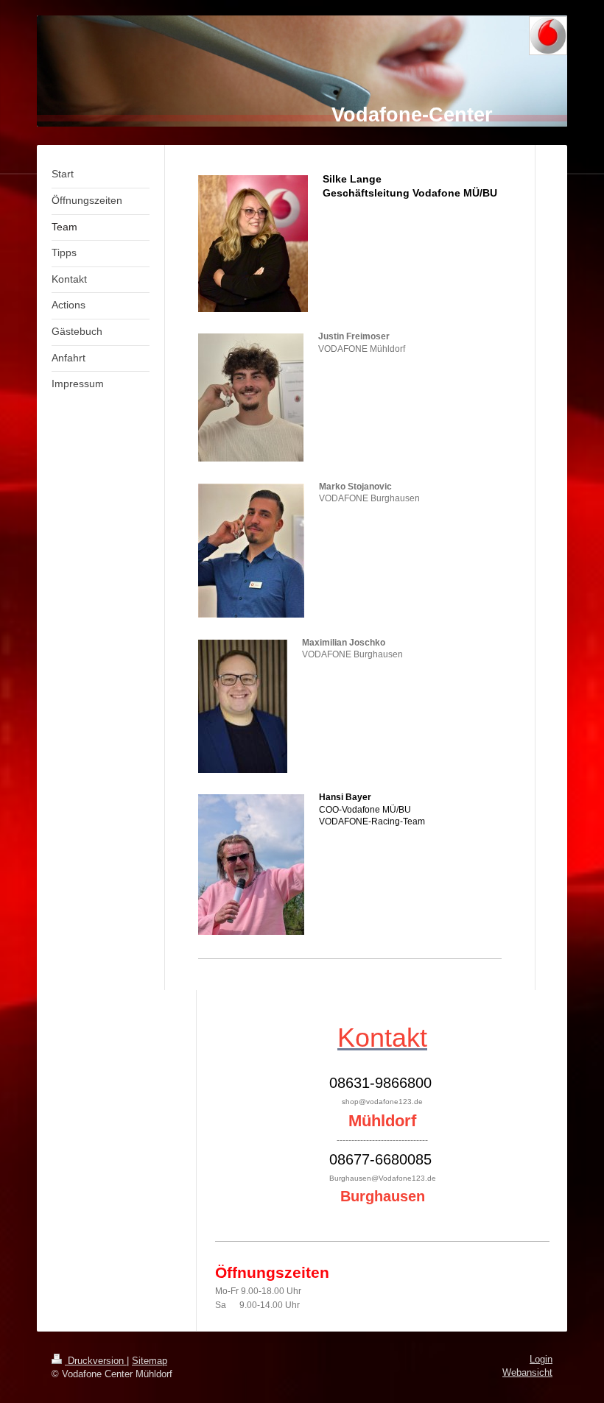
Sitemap (149, 1361)
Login (541, 1359)
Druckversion (96, 1361)
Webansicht (527, 1373)
